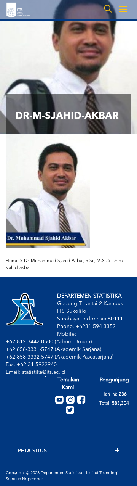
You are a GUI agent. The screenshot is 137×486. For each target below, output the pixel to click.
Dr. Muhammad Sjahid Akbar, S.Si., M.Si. (65, 261)
